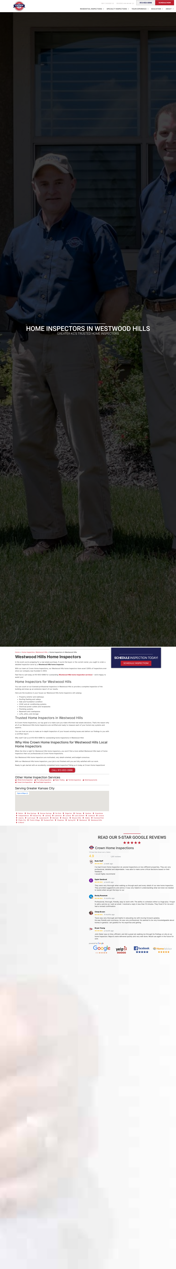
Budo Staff (99, 861)
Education (156, 9)
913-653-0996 (146, 3)
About (169, 9)
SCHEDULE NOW (165, 3)
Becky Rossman (101, 896)
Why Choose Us (107, 3)
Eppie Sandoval (101, 879)
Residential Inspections (91, 9)
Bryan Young (100, 928)
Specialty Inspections (117, 9)
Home (17, 652)
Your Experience (139, 9)
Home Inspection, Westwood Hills (34, 652)
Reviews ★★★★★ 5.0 (125, 3)
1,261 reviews (116, 857)
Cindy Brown (100, 912)
